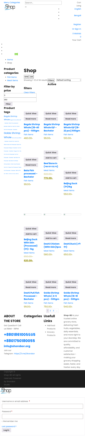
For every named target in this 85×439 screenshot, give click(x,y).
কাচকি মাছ (17, 170)
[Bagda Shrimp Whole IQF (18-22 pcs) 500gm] (72, 102)
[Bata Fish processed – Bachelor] (32, 148)
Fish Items (28, 134)
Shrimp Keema (7, 164)
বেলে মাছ (13, 173)
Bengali (77, 15)
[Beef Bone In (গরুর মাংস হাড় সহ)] (52, 145)
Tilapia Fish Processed (13, 167)
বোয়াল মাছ (17, 173)
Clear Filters (29, 92)
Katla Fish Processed (11, 144)
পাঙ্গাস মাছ (6, 173)
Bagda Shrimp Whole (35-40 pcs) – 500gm (32, 127)
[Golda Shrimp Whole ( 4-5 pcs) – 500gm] (52, 271)
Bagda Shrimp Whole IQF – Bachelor (52, 127)
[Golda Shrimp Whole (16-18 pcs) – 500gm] (72, 271)
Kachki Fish (11, 141)
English (78, 9)
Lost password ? (9, 426)
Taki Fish (6, 167)
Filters (51, 80)
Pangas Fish (16, 151)
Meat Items (49, 170)
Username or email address (16, 401)
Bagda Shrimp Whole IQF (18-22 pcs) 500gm (72, 127)
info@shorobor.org (17, 346)
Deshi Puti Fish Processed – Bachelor (31, 296)
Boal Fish (15, 126)
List (31, 76)
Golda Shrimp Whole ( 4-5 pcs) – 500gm (51, 296)
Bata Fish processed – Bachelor (30, 173)
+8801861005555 (19, 334)
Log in (6, 430)
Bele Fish (10, 126)
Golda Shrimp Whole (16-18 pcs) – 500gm (71, 296)
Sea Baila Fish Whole (13, 160)
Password (7, 411)
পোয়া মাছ (10, 173)
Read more (31, 118)
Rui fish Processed (10, 154)
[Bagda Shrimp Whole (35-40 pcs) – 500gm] (32, 102)
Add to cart (51, 158)
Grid (26, 76)
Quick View (31, 113)
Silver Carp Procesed (15, 164)
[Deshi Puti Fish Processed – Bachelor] (32, 271)
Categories (15, 2)
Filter (8, 104)
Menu (6, 2)
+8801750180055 (19, 340)
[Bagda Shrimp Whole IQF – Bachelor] (52, 102)
